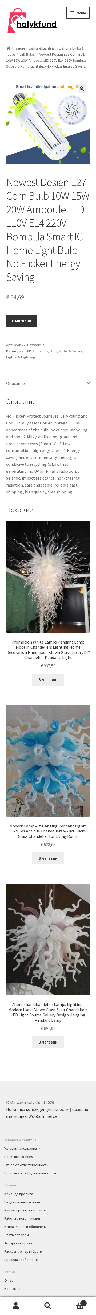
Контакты (12, 1288)
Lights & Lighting (42, 48)
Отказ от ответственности (26, 1165)
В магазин (21, 320)
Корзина (74, 1301)
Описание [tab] (15, 383)
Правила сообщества (21, 1259)
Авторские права (18, 1243)
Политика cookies (18, 1156)
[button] (82, 88)
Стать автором (16, 1234)
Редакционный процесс (23, 1202)
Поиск (48, 1306)
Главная (18, 48)
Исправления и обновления (26, 1226)
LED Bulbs (27, 54)
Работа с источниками (22, 1218)
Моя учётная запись (16, 1306)
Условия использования (23, 1148)
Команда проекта (18, 1194)
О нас (8, 1280)
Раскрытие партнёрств (23, 1251)
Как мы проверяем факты (25, 1210)
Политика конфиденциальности (37, 1109)
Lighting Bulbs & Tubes (62, 351)
